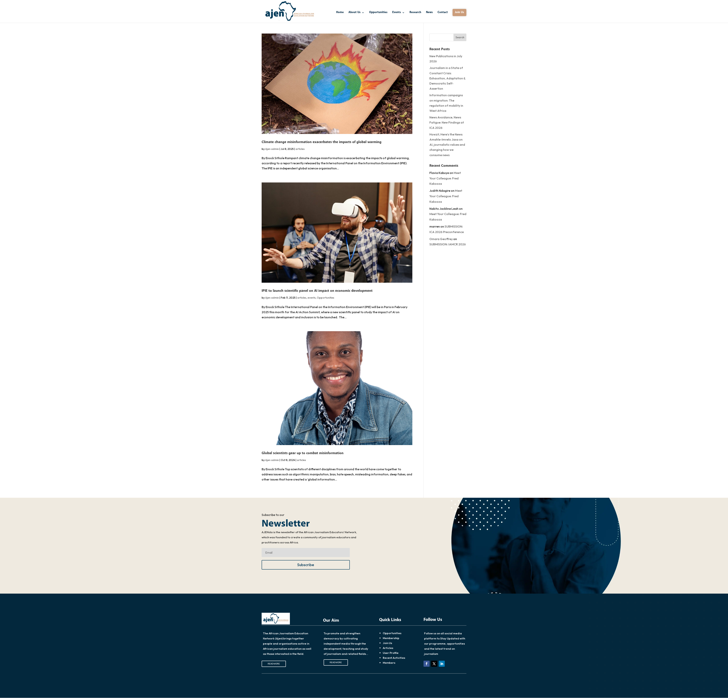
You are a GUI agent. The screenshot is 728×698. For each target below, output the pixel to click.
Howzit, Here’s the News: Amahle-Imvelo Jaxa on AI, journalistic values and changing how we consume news (447, 144)
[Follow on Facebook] (427, 664)
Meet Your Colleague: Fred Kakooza (445, 178)
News (429, 12)
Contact (443, 12)
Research (415, 12)
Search (460, 37)
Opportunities (378, 12)
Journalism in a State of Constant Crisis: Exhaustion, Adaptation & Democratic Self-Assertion (447, 78)
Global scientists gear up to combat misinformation (303, 453)
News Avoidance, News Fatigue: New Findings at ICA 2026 (446, 122)
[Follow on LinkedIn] (442, 664)
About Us (354, 12)
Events (396, 12)
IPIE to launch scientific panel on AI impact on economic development (317, 290)
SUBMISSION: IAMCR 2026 (447, 244)
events (312, 297)
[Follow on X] (434, 664)
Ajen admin (272, 149)
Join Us (459, 12)
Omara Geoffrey (441, 239)
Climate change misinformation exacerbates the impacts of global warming (321, 142)
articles (300, 149)
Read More (274, 663)
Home (340, 12)
